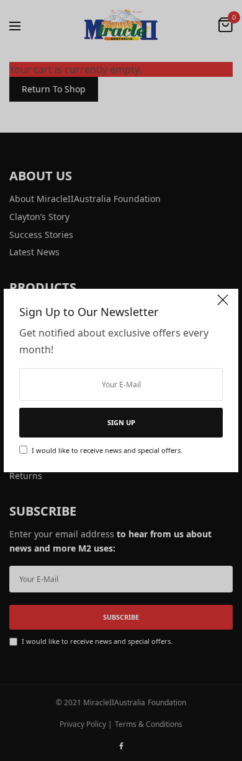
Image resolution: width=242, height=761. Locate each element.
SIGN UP (121, 422)
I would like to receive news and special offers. (107, 450)
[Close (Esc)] (222, 305)
